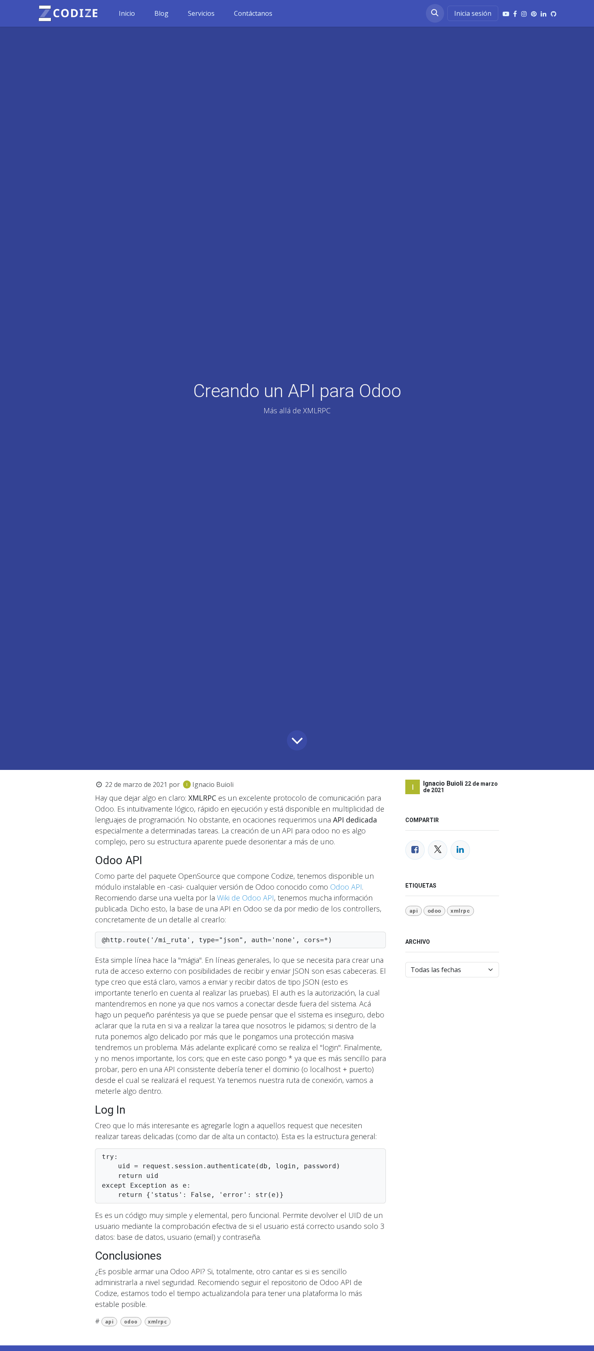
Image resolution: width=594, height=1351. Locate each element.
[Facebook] (515, 14)
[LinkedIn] (543, 14)
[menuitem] (127, 13)
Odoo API (346, 886)
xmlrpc (157, 1321)
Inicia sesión (472, 13)
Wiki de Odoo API (245, 897)
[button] (435, 13)
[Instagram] (524, 14)
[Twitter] (437, 849)
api (109, 1321)
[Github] (553, 14)
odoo (131, 1321)
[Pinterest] (534, 14)
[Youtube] (506, 14)
